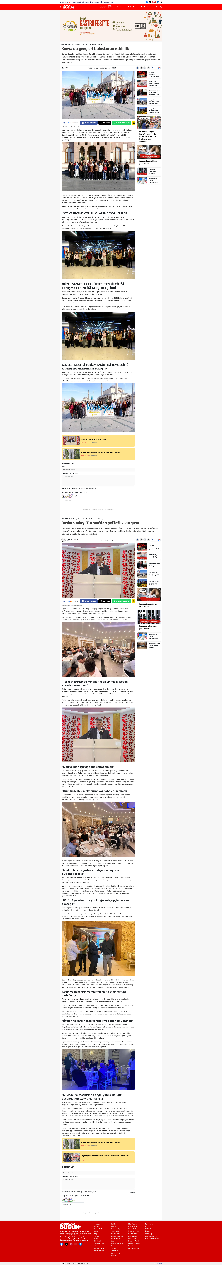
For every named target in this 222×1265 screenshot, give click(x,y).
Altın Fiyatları (132, 1236)
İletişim (147, 1231)
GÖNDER (132, 489)
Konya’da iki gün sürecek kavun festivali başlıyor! (154, 110)
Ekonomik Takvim (134, 1241)
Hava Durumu (133, 1246)
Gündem (97, 1224)
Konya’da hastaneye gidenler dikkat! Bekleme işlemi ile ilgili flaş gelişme (154, 74)
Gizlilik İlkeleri (149, 1229)
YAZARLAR (65, 2)
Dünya (113, 1226)
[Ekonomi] (149, 152)
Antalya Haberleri (117, 1236)
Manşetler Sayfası (134, 1229)
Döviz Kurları (132, 1234)
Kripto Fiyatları (133, 1239)
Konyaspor (97, 1226)
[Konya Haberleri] (149, 122)
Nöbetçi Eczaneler (134, 1243)
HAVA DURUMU (95, 2)
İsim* (63, 466)
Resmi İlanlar (149, 1224)
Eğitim (96, 1239)
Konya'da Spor (116, 1253)
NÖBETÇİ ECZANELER (108, 2)
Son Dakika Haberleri (152, 1239)
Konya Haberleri (78, 44)
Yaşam (113, 1248)
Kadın (113, 1246)
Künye (147, 1226)
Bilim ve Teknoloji (117, 1243)
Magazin (114, 1256)
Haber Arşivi (149, 1234)
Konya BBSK (98, 1229)
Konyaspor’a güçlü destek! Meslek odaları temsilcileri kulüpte (154, 645)
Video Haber (115, 1234)
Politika (113, 1224)
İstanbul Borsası (133, 1231)
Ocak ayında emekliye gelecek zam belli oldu (154, 83)
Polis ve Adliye (116, 1229)
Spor (112, 1241)
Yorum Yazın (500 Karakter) (70, 473)
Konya (114, 67)
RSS (63, 1263)
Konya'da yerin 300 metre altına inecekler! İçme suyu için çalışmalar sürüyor (154, 101)
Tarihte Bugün (99, 1243)
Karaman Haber (99, 1248)
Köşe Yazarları (133, 1224)
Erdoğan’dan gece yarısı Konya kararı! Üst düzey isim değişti (154, 92)
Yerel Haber (115, 1231)
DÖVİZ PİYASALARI (84, 2)
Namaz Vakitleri (133, 1248)
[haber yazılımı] (158, 1263)
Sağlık (96, 1234)
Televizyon (114, 1251)
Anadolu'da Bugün (68, 44)
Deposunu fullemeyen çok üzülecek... (153, 171)
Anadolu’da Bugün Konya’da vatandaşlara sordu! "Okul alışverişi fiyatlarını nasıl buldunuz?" (148, 136)
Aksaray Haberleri (100, 1246)
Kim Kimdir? (98, 1241)
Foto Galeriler (132, 1226)
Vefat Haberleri (99, 1251)
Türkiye (96, 1236)
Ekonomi (97, 1231)
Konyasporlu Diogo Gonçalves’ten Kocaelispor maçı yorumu (154, 180)
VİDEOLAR (73, 2)
